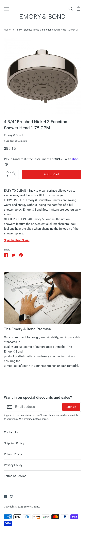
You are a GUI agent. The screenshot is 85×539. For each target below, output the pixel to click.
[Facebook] (4, 496)
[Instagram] (10, 496)
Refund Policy (13, 454)
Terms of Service (15, 476)
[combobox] (11, 175)
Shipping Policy (14, 443)
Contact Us (11, 432)
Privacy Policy (13, 465)
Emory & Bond (13, 135)
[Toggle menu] (6, 8)
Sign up (71, 407)
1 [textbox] (7, 176)
